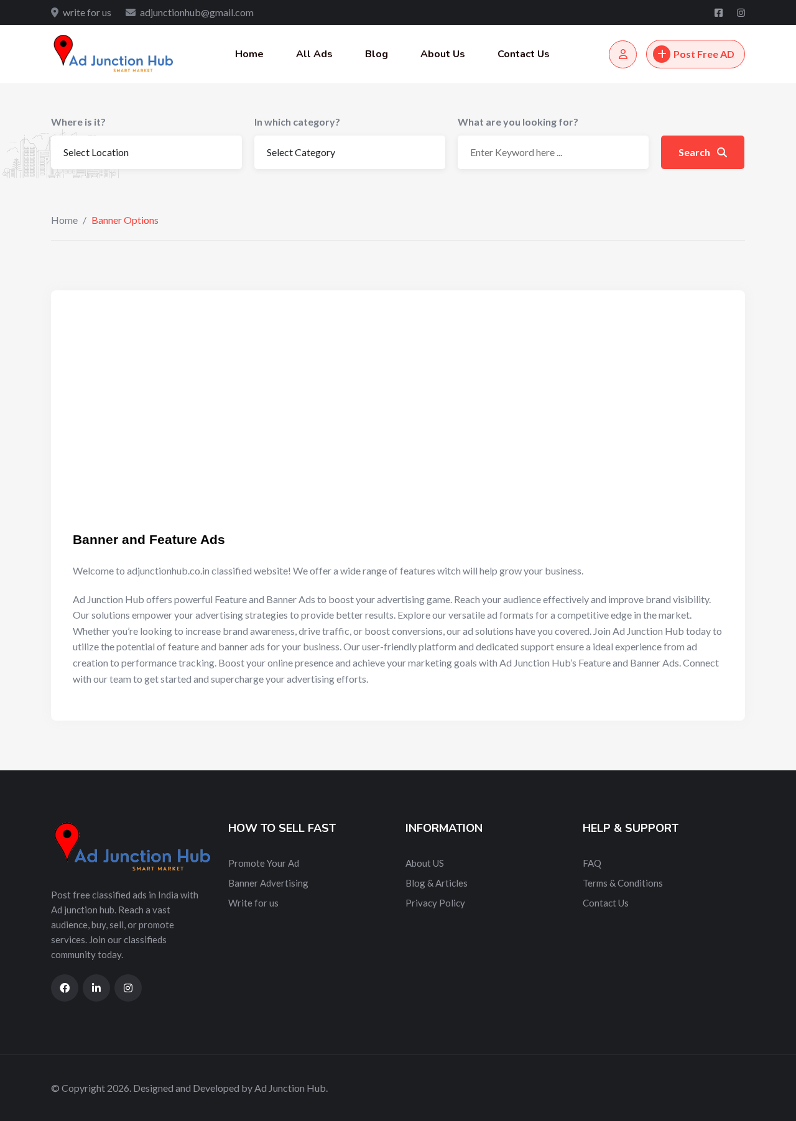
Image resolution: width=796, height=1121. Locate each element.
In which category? (297, 121)
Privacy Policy (435, 902)
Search (695, 152)
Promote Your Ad (263, 863)
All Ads (314, 54)
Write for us (253, 902)
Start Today (154, 489)
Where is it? (78, 121)
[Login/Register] (623, 54)
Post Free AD (703, 54)
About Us (442, 54)
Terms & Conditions (623, 882)
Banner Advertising (268, 882)
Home (249, 54)
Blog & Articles (436, 882)
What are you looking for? (518, 121)
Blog (376, 54)
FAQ (592, 863)
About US (424, 863)
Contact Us (523, 54)
